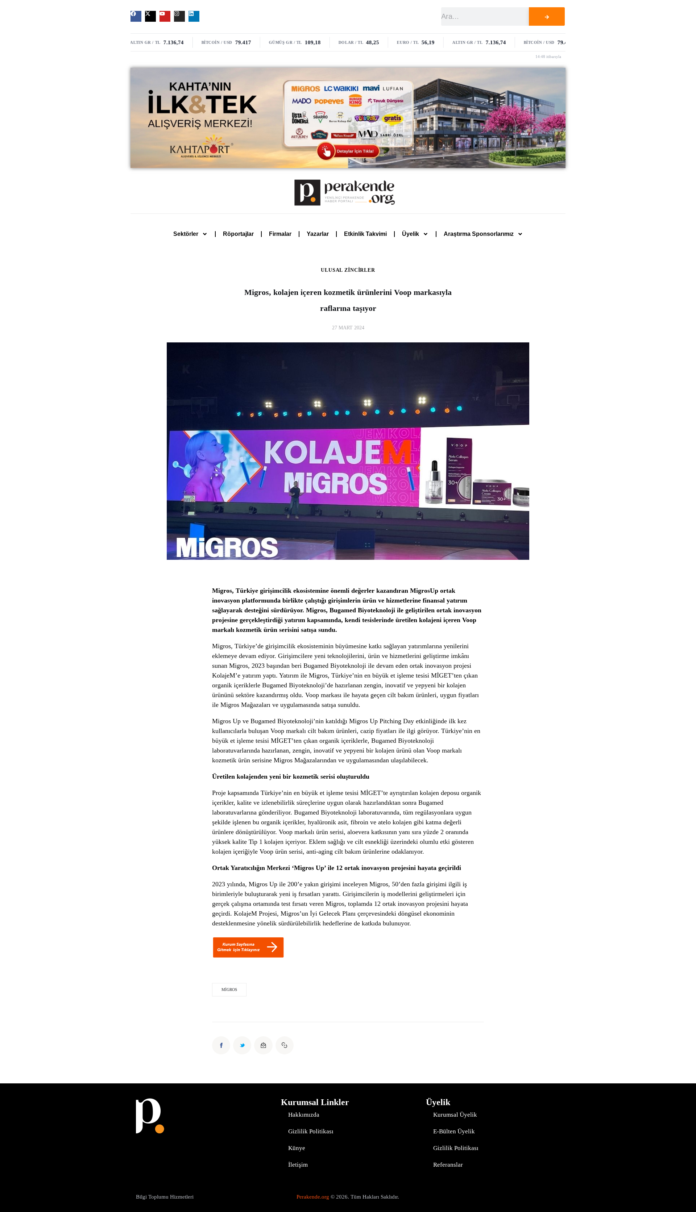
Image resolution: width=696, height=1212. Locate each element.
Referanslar (448, 1164)
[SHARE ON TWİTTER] (242, 1045)
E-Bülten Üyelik (454, 1131)
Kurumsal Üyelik (455, 1114)
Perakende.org (313, 1197)
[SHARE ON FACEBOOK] (221, 1045)
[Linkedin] (193, 16)
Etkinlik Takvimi (365, 234)
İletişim (298, 1164)
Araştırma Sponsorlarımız (479, 234)
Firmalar (280, 234)
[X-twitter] (150, 16)
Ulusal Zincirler (348, 270)
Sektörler (185, 234)
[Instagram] (179, 16)
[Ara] (546, 16)
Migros (229, 989)
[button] (285, 1045)
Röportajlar (238, 234)
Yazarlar (318, 234)
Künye (296, 1148)
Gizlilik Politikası (311, 1131)
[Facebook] (135, 16)
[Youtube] (165, 16)
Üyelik (410, 234)
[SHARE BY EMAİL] (263, 1045)
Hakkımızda (303, 1114)
